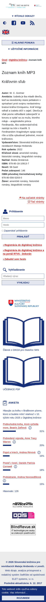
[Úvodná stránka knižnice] (23, 5)
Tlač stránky (37, 201)
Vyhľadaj (23, 282)
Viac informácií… (19, 592)
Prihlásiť (23, 236)
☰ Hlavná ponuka (23, 42)
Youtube (23, 23)
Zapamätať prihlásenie (15, 230)
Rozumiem (23, 598)
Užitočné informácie (23, 49)
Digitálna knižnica (18, 60)
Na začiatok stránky (33, 197)
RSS (32, 23)
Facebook (13, 23)
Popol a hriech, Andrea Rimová (19, 452)
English (6, 32)
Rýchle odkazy (23, 16)
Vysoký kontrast (4, 23)
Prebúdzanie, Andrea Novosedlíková (22, 477)
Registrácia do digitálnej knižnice (23, 245)
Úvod (4, 60)
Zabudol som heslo (15, 259)
